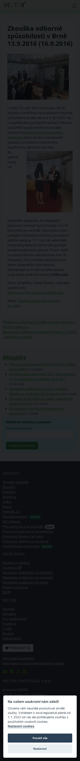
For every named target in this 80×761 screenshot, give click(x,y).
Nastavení (40, 748)
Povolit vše (40, 738)
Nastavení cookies (21, 726)
